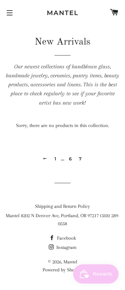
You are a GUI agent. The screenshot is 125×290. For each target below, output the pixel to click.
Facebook (66, 238)
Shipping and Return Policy (62, 206)
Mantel (63, 13)
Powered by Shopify (62, 270)
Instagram (66, 247)
